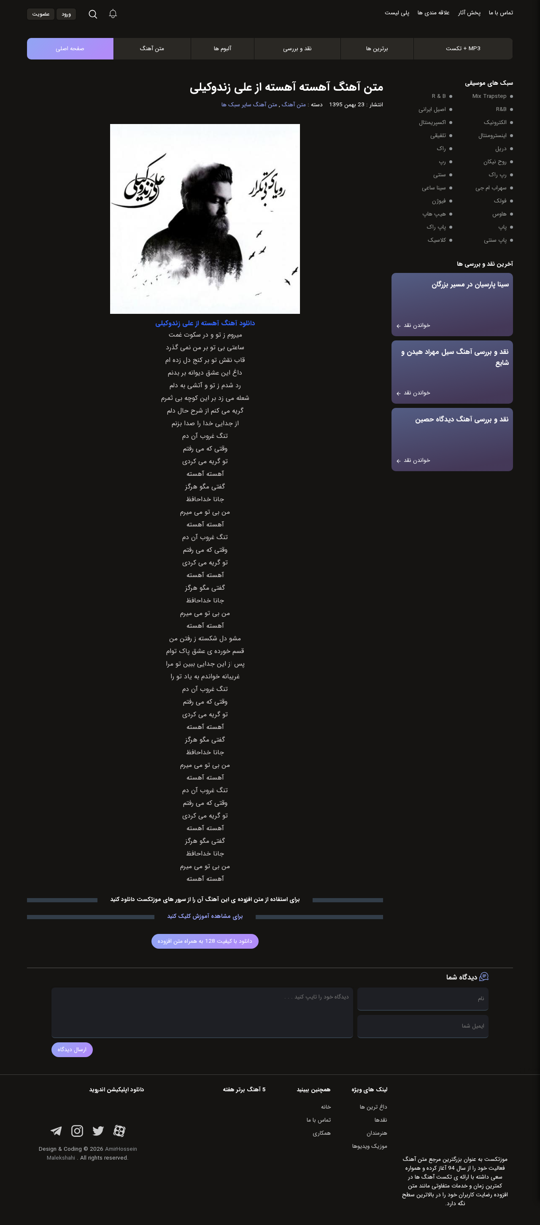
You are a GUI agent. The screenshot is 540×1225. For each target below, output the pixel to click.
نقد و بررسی (297, 48)
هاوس (499, 214)
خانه (326, 1107)
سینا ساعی (434, 187)
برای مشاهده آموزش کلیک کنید (205, 916)
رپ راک (498, 174)
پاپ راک (436, 227)
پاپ (502, 227)
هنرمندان (377, 1133)
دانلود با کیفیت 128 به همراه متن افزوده (205, 941)
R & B (439, 96)
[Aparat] (119, 1135)
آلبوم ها (222, 48)
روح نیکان (495, 161)
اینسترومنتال (492, 135)
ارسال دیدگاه (72, 1049)
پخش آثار (469, 12)
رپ (442, 161)
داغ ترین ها (373, 1107)
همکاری (322, 1133)
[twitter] (98, 1135)
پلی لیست (397, 12)
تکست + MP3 (463, 48)
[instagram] (77, 1135)
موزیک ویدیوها (369, 1146)
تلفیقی (438, 135)
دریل (501, 148)
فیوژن (439, 201)
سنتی (439, 174)
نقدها (381, 1120)
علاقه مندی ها (434, 12)
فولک (500, 201)
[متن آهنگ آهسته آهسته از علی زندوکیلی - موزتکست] (279, 28)
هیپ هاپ (434, 214)
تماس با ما (501, 12)
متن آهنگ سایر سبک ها (249, 104)
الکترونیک (495, 122)
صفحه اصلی (70, 48)
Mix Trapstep (489, 96)
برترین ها (377, 48)
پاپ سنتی (495, 240)
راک (441, 148)
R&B (501, 109)
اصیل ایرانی (432, 109)
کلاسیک (437, 240)
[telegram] (56, 1135)
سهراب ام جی (491, 187)
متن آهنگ (152, 48)
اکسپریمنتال (432, 122)
